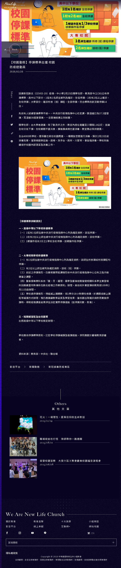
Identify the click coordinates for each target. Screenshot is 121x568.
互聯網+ (65, 526)
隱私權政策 (12, 553)
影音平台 (15, 366)
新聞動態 (34, 366)
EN (92, 533)
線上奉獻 (39, 526)
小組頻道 (94, 521)
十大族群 (66, 521)
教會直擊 (39, 521)
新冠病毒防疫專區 (59, 366)
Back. (15, 49)
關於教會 (11, 521)
